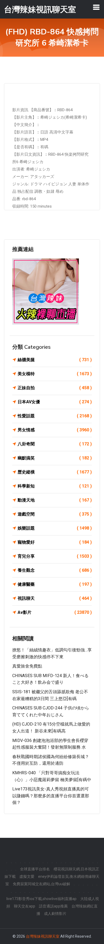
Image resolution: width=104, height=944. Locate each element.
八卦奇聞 (55, 443)
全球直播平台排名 (35, 869)
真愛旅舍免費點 (27, 666)
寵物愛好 (55, 542)
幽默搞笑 (55, 457)
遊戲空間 (55, 514)
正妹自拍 (55, 387)
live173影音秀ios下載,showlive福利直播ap (41, 899)
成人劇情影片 (55, 913)
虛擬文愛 (26, 876)
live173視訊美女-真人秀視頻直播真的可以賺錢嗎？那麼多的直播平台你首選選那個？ (50, 795)
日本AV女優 (55, 401)
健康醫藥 (55, 584)
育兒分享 (55, 556)
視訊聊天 (55, 598)
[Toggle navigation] (96, 7)
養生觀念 (55, 570)
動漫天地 (55, 500)
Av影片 (55, 612)
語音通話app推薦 (53, 906)
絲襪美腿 (55, 359)
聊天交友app (24, 906)
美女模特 (55, 373)
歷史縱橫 (55, 472)
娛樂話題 (55, 528)
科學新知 (55, 486)
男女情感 (55, 429)
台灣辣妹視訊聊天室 (42, 936)
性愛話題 (55, 415)
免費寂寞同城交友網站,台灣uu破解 (41, 884)
